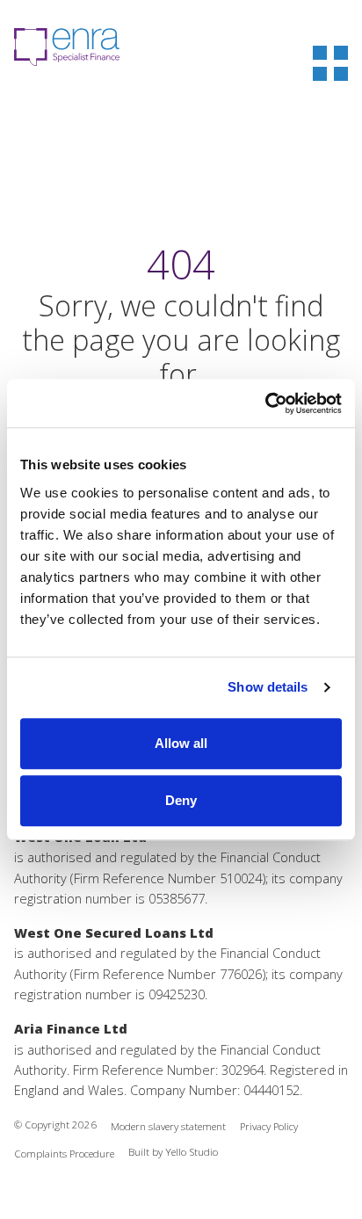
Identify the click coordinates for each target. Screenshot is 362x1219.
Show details (268, 686)
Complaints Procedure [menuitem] (64, 1153)
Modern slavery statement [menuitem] (168, 1126)
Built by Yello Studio (173, 1151)
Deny (181, 800)
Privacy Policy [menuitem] (269, 1126)
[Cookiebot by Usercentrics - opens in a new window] (265, 403)
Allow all (181, 743)
